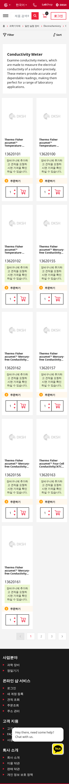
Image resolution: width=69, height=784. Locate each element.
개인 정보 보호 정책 (20, 775)
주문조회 (13, 705)
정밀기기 (13, 671)
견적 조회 (13, 700)
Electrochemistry (52, 25)
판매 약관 (13, 769)
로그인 (58, 16)
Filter (10, 35)
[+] (15, 189)
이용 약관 (13, 763)
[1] (15, 194)
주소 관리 (13, 711)
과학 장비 (13, 665)
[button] (7, 5)
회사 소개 (13, 757)
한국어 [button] (20, 5)
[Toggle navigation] (7, 15)
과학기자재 (14, 25)
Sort (59, 35)
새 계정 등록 (15, 694)
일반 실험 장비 (32, 25)
